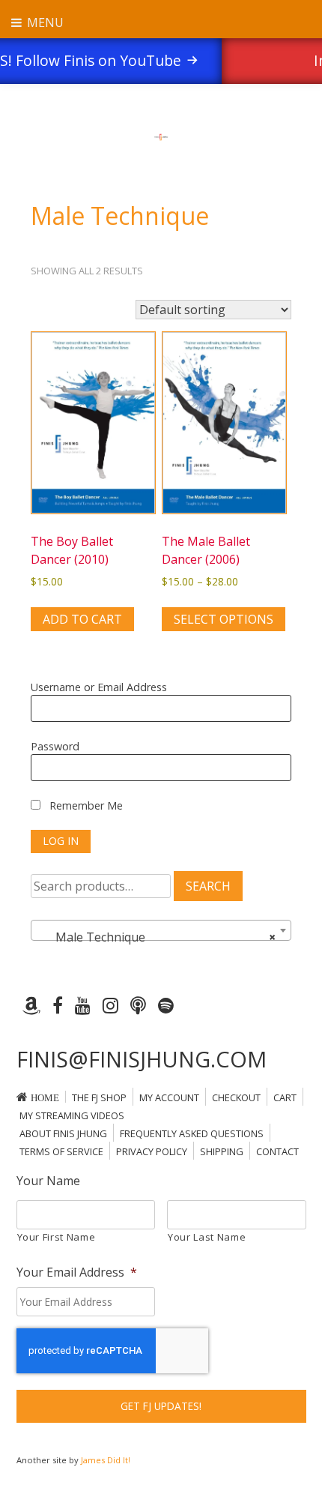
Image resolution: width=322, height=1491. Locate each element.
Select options (223, 619)
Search (208, 886)
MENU (44, 22)
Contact (277, 1151)
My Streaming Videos (71, 1115)
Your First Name (56, 1237)
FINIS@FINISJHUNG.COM (141, 1058)
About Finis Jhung (63, 1133)
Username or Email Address (99, 687)
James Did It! (105, 1460)
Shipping (221, 1151)
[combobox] (161, 930)
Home (45, 1098)
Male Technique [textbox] (156, 937)
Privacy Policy (151, 1151)
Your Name (48, 1181)
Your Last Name (207, 1237)
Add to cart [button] (82, 619)
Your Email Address (76, 1272)
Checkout (236, 1097)
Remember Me (84, 805)
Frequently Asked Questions (192, 1133)
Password (55, 746)
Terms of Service (61, 1151)
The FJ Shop (99, 1097)
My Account (169, 1097)
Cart (285, 1097)
